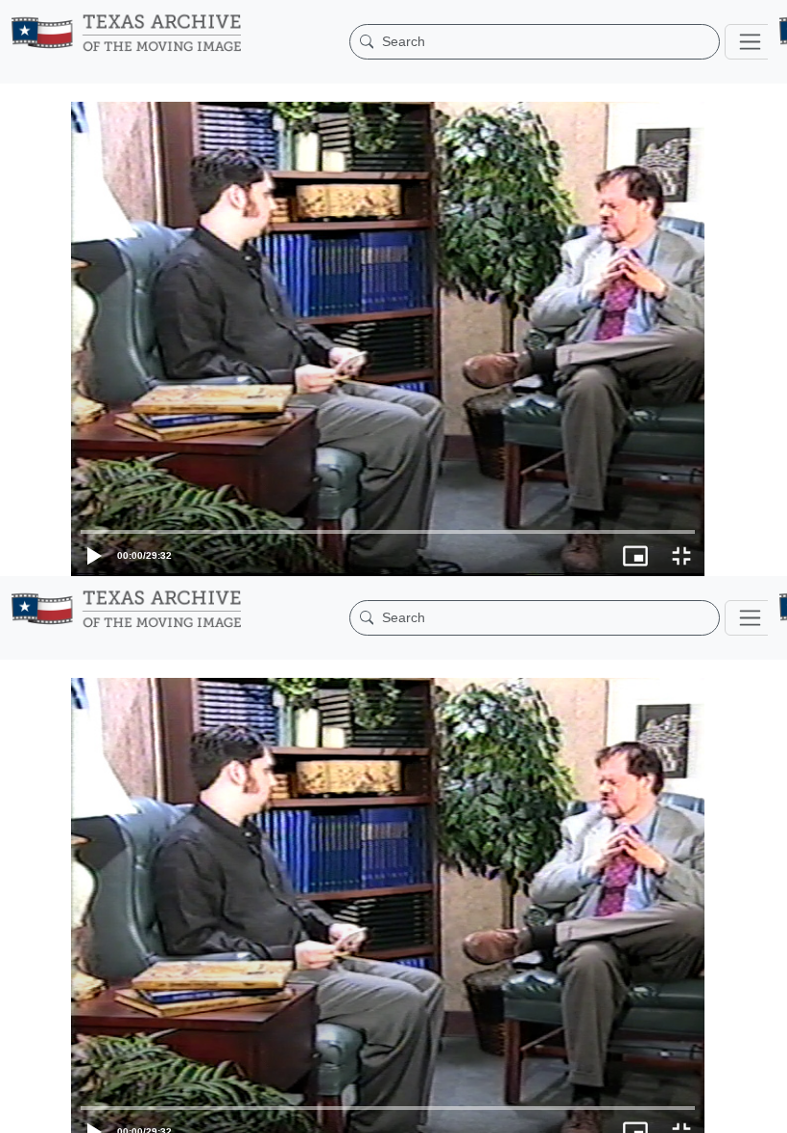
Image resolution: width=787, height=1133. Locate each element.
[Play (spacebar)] (23, 1109)
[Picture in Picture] (718, 1109)
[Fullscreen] (764, 1109)
